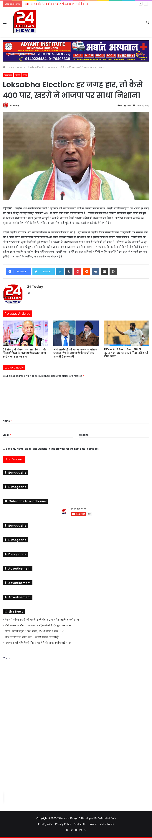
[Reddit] (86, 271)
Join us (93, 823)
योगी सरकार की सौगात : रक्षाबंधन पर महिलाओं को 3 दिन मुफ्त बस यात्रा (38, 625)
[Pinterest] (77, 271)
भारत (25, 74)
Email (7, 434)
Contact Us (79, 823)
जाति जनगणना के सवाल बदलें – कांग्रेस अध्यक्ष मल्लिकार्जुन (32, 636)
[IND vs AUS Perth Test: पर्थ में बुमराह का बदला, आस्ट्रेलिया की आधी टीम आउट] (126, 333)
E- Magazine (45, 823)
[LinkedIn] (60, 271)
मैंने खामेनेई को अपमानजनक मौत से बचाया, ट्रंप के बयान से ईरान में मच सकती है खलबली (75, 352)
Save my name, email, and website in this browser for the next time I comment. (52, 448)
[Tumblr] (68, 271)
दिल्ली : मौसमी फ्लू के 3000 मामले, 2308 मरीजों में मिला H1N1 (35, 630)
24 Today (14, 105)
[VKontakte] (95, 271)
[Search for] (147, 23)
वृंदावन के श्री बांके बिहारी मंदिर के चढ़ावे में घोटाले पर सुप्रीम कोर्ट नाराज (38, 642)
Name (7, 420)
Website (84, 434)
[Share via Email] (104, 271)
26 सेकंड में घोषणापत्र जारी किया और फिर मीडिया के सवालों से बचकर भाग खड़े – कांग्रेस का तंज (25, 352)
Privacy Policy (63, 823)
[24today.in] (25, 22)
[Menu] (4, 23)
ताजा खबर (19, 66)
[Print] (113, 271)
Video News (107, 823)
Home (9, 66)
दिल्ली (17, 74)
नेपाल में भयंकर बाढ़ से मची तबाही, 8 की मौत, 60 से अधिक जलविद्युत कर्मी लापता (42, 619)
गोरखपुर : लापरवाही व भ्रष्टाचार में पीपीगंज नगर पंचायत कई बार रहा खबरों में (57, 3)
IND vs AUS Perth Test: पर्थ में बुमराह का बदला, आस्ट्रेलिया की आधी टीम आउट (126, 352)
